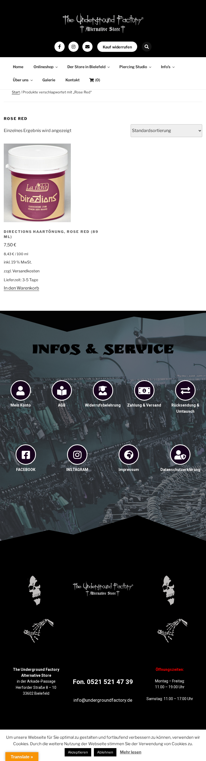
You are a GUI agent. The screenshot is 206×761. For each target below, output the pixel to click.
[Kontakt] (87, 47)
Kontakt (72, 80)
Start (16, 92)
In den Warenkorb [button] (21, 288)
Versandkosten (25, 271)
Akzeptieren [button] (78, 752)
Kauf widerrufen (117, 46)
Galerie (48, 80)
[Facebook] (59, 47)
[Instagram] (73, 47)
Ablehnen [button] (105, 752)
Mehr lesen (130, 752)
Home (18, 66)
